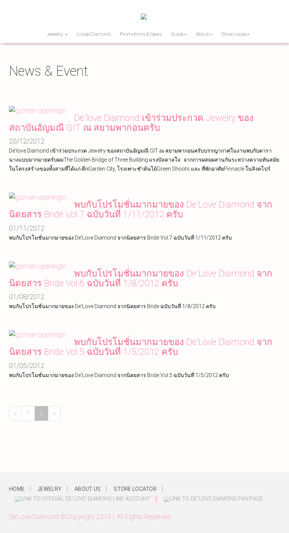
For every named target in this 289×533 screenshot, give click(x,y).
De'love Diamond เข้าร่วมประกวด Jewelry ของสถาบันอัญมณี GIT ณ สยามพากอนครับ (131, 123)
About (202, 34)
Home (16, 489)
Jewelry (55, 34)
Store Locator (236, 34)
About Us (87, 489)
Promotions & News (141, 34)
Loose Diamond (94, 34)
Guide (177, 34)
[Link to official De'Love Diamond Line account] (83, 499)
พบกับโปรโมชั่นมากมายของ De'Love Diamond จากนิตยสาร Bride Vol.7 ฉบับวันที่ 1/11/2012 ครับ (140, 209)
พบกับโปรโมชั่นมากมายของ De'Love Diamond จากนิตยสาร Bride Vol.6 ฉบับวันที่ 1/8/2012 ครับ (140, 278)
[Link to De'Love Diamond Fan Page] (213, 499)
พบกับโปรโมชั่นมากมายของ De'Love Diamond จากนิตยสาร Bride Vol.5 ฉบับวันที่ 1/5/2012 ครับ (140, 347)
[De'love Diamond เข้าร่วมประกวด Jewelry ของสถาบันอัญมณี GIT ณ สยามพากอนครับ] (37, 110)
